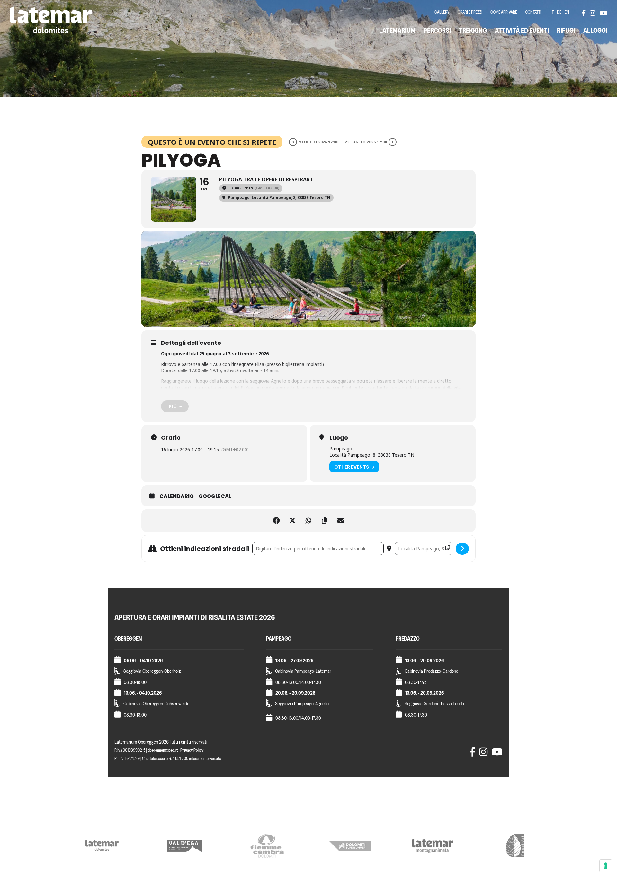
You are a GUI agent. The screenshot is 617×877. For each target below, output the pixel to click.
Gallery (442, 12)
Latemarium (397, 30)
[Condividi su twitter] (292, 521)
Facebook (585, 13)
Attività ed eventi (522, 30)
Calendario (176, 496)
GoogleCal (215, 496)
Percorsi (437, 30)
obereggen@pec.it (163, 750)
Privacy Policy (191, 750)
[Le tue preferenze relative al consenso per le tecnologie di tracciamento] (606, 866)
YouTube (603, 13)
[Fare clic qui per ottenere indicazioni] (462, 549)
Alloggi (595, 30)
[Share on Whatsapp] (308, 521)
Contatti (533, 12)
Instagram (593, 13)
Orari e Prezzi (470, 12)
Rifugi (566, 30)
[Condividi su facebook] (276, 521)
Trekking (473, 30)
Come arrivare (503, 12)
